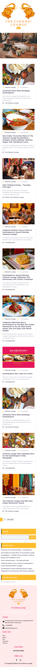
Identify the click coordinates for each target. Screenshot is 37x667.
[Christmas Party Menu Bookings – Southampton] (18, 74)
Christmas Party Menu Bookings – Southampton (16, 92)
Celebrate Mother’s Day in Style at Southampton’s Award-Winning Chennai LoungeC (17, 232)
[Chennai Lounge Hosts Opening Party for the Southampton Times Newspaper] (18, 440)
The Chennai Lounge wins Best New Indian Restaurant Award (17, 502)
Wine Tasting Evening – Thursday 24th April (16, 186)
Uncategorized (10, 242)
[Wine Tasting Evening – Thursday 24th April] (18, 168)
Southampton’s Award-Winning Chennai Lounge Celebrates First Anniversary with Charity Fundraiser (17, 277)
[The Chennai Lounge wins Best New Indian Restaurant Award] (18, 484)
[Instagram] (20, 660)
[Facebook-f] (16, 660)
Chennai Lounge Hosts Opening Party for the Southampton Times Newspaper (18, 456)
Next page (10, 519)
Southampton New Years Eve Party (17, 374)
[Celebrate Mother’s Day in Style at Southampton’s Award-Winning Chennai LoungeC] (18, 213)
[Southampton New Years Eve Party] (18, 357)
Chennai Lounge (10, 87)
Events (7, 197)
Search (5, 532)
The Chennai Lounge (12, 103)
